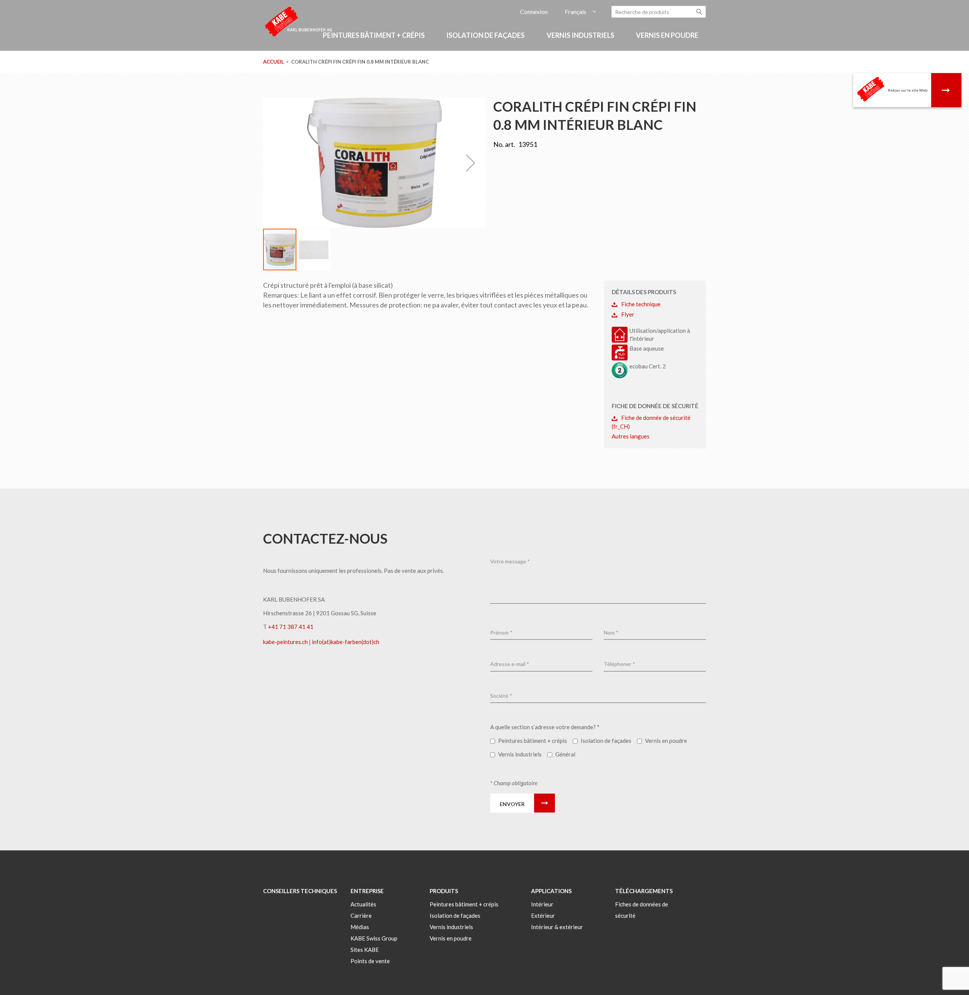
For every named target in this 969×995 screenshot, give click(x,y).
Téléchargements (644, 890)
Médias (360, 926)
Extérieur (543, 915)
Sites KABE (365, 949)
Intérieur (542, 904)
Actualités (363, 904)
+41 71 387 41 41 (290, 626)
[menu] (484, 39)
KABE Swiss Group (374, 938)
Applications (551, 890)
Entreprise (367, 890)
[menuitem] (375, 35)
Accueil (273, 62)
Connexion (534, 11)
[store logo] (299, 21)
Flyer (627, 314)
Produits (444, 890)
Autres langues (631, 436)
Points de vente (370, 961)
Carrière (361, 915)
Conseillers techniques (300, 890)
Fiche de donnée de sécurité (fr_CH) (651, 422)
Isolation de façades (455, 915)
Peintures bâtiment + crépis (464, 904)
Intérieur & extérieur (557, 926)
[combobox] (658, 12)
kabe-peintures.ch (286, 641)
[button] (580, 12)
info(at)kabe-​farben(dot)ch (345, 641)
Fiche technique (641, 304)
